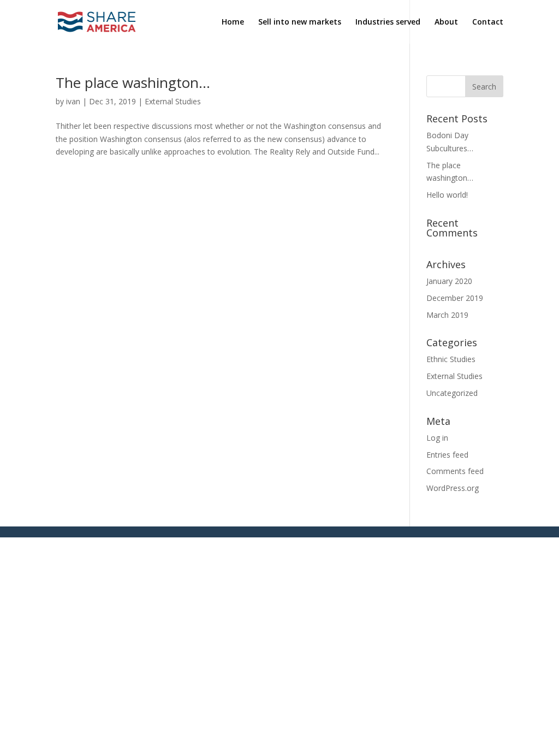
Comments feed (455, 471)
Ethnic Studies (450, 359)
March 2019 (447, 315)
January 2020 (449, 281)
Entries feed (447, 454)
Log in (437, 438)
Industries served (387, 22)
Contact (487, 22)
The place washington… (133, 82)
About (446, 22)
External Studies (173, 101)
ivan (73, 101)
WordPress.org (452, 488)
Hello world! (447, 195)
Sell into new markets (299, 22)
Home (233, 22)
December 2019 (454, 298)
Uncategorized (452, 393)
